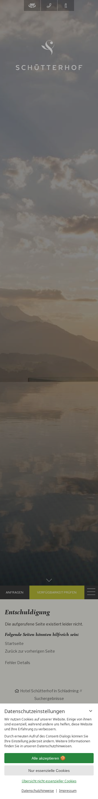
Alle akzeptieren (45, 758)
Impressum (67, 790)
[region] (49, 733)
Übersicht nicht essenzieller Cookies (49, 781)
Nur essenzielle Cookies (49, 770)
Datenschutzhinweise (38, 790)
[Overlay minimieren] (90, 711)
